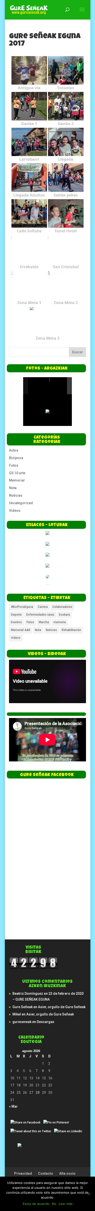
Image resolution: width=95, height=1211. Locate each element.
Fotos (13, 465)
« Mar (13, 1106)
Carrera (43, 607)
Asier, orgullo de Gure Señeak (62, 1007)
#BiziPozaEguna (22, 607)
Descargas (45, 1022)
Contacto (45, 1173)
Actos (13, 450)
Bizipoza (16, 458)
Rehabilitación (71, 630)
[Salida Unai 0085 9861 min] (38, 385)
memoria (60, 622)
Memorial (17, 480)
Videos (14, 510)
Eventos (16, 622)
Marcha (44, 622)
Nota (13, 488)
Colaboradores (62, 607)
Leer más (66, 1204)
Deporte (16, 614)
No (54, 1204)
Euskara (64, 614)
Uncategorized (21, 503)
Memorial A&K (20, 630)
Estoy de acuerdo (36, 1204)
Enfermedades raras (40, 614)
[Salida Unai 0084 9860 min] (59, 385)
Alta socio (67, 1173)
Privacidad (23, 1173)
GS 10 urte (17, 473)
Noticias (15, 495)
